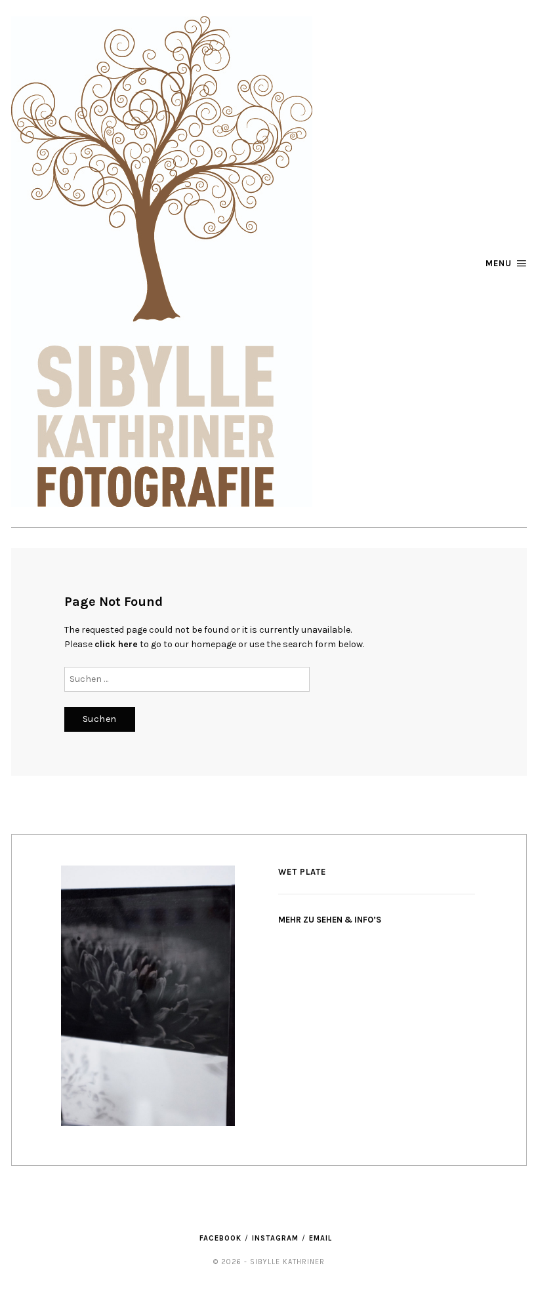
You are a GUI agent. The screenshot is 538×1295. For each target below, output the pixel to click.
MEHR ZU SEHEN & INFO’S (329, 920)
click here (116, 644)
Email (320, 1238)
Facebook (220, 1238)
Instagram (275, 1238)
